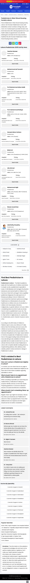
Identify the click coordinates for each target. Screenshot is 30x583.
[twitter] (28, 3)
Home (2, 11)
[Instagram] (25, 3)
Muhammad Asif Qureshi (15, 69)
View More (24, 270)
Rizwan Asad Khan (12, 207)
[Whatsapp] (13, 43)
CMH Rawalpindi (21, 534)
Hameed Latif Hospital (8, 530)
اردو (27, 7)
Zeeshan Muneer (12, 51)
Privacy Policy (24, 578)
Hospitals (20, 11)
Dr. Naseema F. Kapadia (8, 527)
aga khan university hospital (9, 534)
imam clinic (4, 525)
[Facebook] (10, 43)
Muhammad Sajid (12, 187)
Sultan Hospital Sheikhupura (8, 532)
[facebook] (23, 3)
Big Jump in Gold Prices (16, 1)
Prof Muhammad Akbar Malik (16, 87)
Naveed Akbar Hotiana (14, 132)
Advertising (17, 578)
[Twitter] (16, 43)
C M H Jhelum (5, 540)
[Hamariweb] (15, 7)
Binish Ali (10, 150)
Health (8, 11)
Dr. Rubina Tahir (17, 536)
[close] (29, 1)
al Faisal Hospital (18, 538)
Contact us (10, 578)
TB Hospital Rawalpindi (7, 538)
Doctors (13, 11)
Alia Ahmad (10, 168)
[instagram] (19, 43)
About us (4, 578)
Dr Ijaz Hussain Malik (6, 536)
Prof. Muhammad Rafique (15, 110)
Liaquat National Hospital (22, 527)
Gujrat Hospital (12, 525)
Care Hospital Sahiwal (23, 525)
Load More (14, 245)
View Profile (15, 63)
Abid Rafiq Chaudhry (13, 225)
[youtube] (27, 3)
